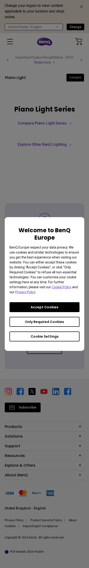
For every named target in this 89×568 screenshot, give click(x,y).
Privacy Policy (25, 292)
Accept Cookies (44, 307)
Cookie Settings (45, 336)
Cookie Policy (61, 287)
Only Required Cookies (44, 321)
